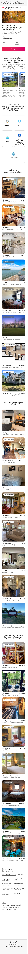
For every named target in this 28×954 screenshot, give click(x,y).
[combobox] (13, 39)
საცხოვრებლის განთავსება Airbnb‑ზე (13, 8)
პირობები (20, 946)
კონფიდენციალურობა (10, 946)
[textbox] (7, 44)
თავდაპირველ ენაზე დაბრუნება (17, 3)
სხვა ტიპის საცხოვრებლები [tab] (9, 874)
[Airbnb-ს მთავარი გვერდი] (3, 8)
